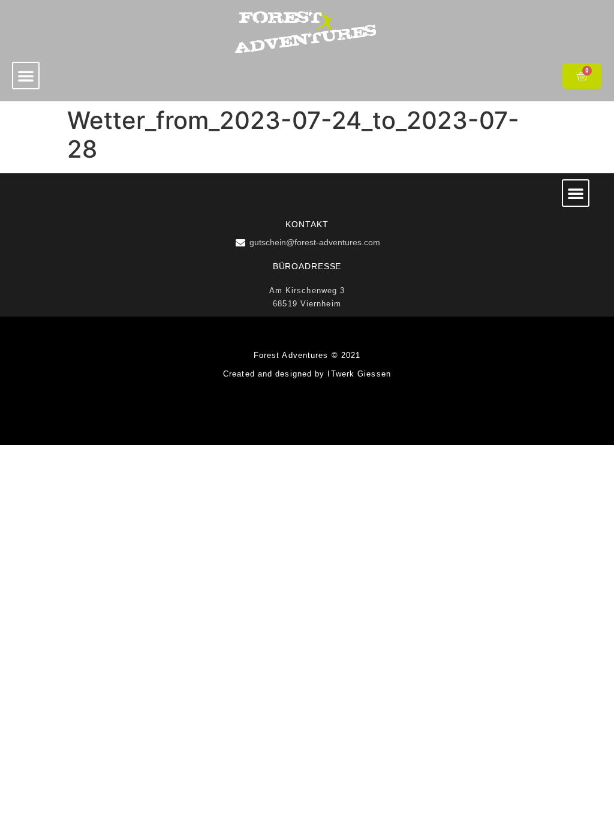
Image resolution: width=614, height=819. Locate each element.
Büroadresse (307, 266)
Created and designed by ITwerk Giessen (307, 373)
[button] (26, 75)
